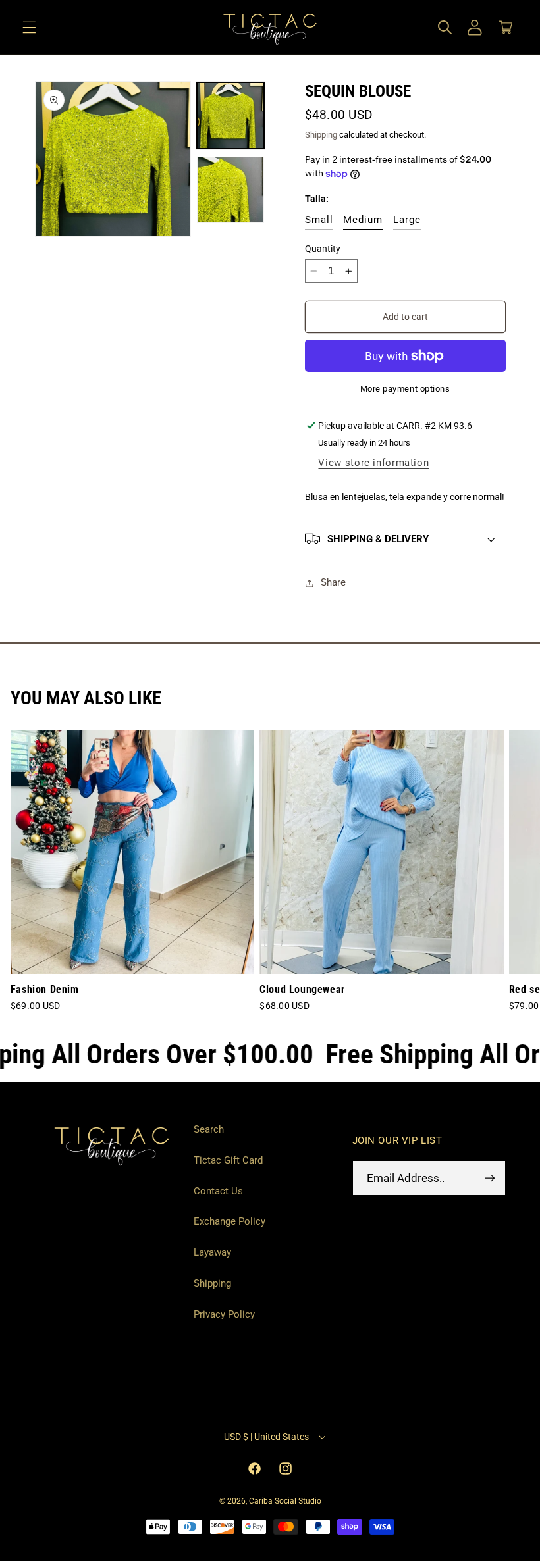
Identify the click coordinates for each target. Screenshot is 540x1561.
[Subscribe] (489, 1178)
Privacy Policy (224, 1314)
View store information (373, 463)
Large (407, 220)
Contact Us (218, 1191)
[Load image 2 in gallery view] (230, 190)
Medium (363, 220)
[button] (29, 28)
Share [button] (333, 582)
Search (209, 1129)
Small (319, 221)
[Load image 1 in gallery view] (230, 115)
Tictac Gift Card (228, 1160)
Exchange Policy (229, 1221)
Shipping (321, 135)
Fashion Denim (45, 989)
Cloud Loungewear (302, 989)
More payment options (405, 389)
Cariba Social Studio (285, 1501)
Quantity (322, 248)
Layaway (212, 1252)
